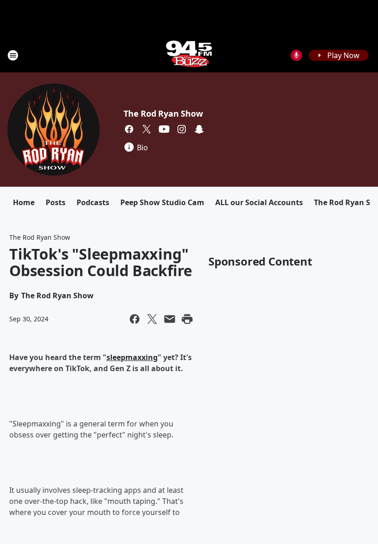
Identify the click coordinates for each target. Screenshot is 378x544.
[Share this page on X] (152, 319)
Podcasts (93, 202)
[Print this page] (187, 319)
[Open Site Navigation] (12, 55)
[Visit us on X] (146, 129)
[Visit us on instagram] (181, 129)
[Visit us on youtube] (164, 129)
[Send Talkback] (296, 55)
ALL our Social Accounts (259, 202)
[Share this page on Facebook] (134, 319)
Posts (55, 202)
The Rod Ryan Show (163, 113)
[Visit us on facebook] (129, 129)
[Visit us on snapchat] (199, 129)
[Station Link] (189, 55)
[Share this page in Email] (169, 319)
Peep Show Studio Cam (162, 202)
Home (24, 202)
